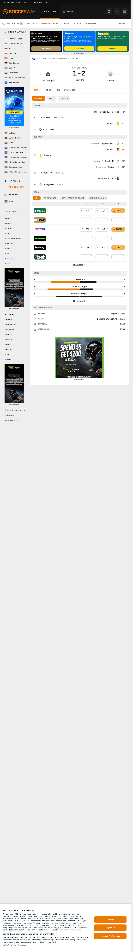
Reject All (110, 928)
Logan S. (59, 184)
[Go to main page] (21, 11)
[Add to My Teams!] (39, 74)
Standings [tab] (69, 90)
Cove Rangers (48, 80)
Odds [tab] (48, 90)
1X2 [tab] (37, 198)
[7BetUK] (40, 257)
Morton (110, 80)
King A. (111, 167)
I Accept (110, 919)
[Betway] (40, 247)
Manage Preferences (110, 936)
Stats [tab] (51, 98)
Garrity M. (109, 161)
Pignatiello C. (108, 143)
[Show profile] (48, 74)
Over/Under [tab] (50, 198)
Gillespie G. (95, 143)
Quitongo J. (101, 167)
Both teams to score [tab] (72, 198)
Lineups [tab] (64, 98)
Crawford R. (98, 161)
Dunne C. (48, 117)
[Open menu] (124, 11)
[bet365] (40, 210)
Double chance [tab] (97, 198)
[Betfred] (40, 229)
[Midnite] (40, 238)
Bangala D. (49, 184)
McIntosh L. (59, 117)
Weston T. (49, 173)
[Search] (109, 11)
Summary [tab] (38, 98)
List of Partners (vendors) (15, 945)
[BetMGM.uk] (40, 220)
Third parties (75, 930)
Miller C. (97, 112)
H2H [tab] (58, 90)
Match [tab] (37, 90)
